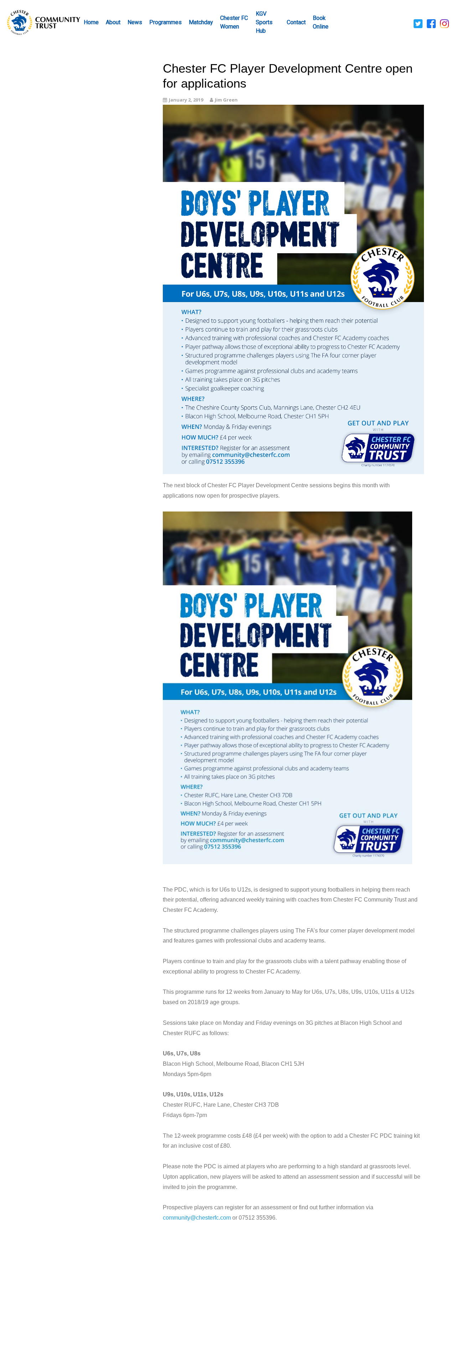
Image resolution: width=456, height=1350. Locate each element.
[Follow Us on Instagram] (444, 23)
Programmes (165, 22)
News (135, 22)
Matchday (201, 22)
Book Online (320, 22)
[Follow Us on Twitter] (418, 23)
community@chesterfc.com (197, 1218)
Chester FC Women (234, 22)
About (113, 22)
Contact (296, 22)
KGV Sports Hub (264, 22)
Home (91, 22)
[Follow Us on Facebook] (431, 23)
